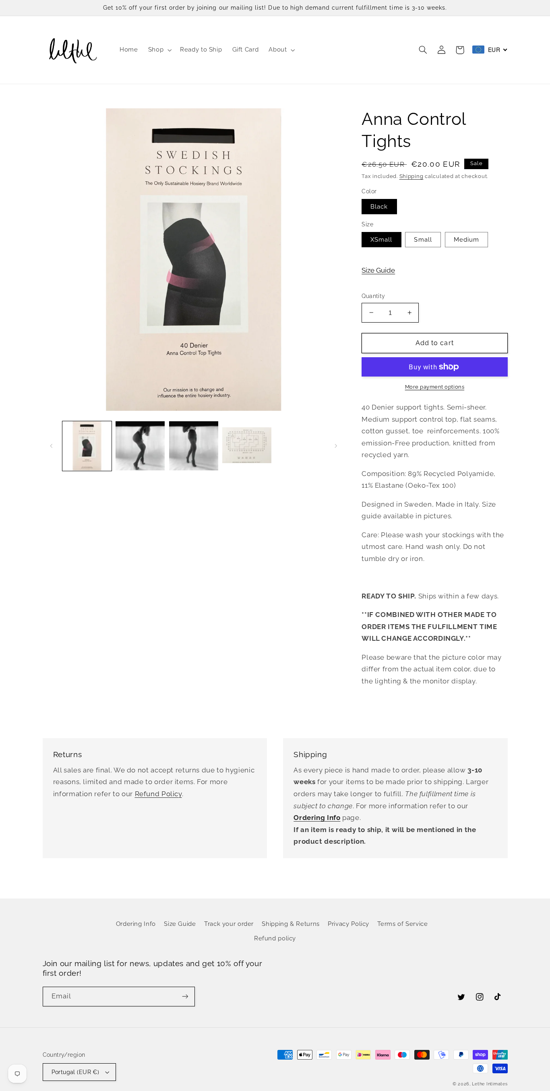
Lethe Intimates (489, 1083)
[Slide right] (336, 446)
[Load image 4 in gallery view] (246, 445)
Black (379, 206)
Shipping (411, 176)
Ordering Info (136, 923)
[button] (159, 50)
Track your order (229, 923)
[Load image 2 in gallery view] (140, 445)
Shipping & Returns (290, 923)
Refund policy (275, 938)
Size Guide (378, 270)
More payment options (435, 387)
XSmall (381, 239)
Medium (466, 239)
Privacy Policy (348, 923)
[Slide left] (51, 446)
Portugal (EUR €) (75, 1072)
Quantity (373, 296)
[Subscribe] (185, 996)
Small (423, 239)
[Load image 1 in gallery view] (87, 445)
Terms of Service (402, 923)
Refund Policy (158, 794)
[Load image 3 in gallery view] (193, 445)
